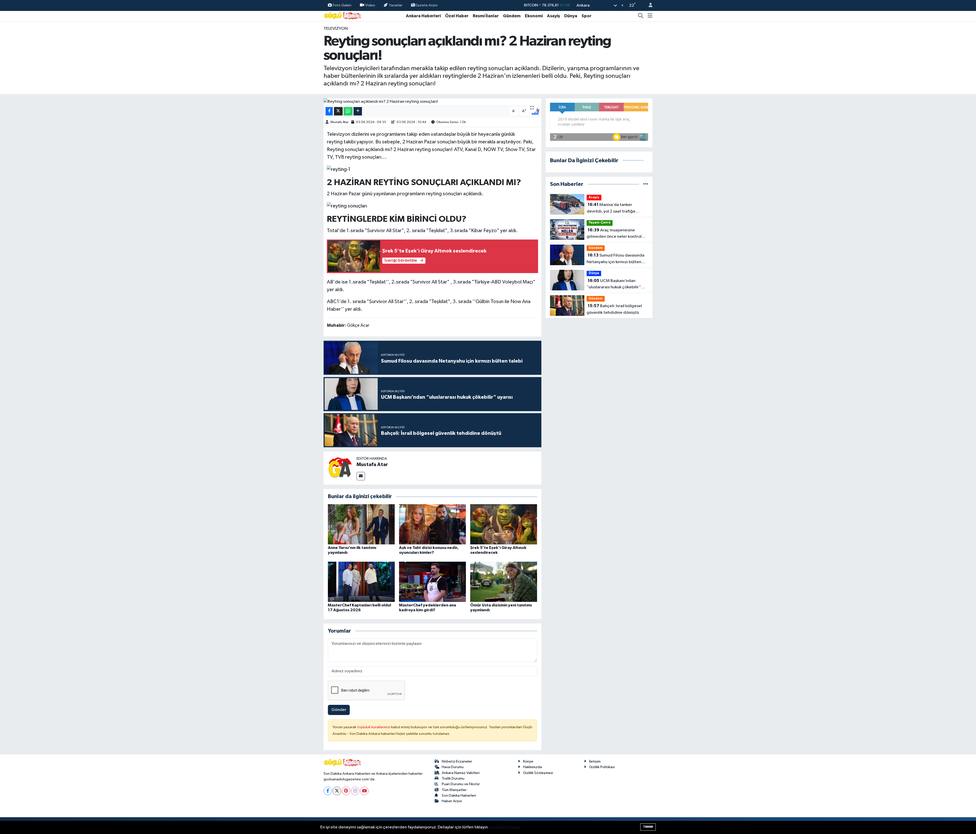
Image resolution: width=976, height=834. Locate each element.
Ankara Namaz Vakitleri (461, 773)
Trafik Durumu (453, 778)
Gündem (512, 16)
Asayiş (553, 16)
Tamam (648, 826)
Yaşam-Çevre (600, 222)
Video (370, 5)
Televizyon (336, 28)
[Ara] (641, 16)
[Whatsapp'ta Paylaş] (348, 111)
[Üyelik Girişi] (648, 5)
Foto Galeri (342, 5)
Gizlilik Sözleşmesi (538, 773)
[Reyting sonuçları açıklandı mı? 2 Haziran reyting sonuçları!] (432, 101)
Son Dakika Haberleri (459, 795)
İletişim (595, 761)
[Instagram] (355, 791)
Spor (586, 16)
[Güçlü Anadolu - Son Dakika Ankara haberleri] (343, 15)
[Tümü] (645, 184)
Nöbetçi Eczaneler (457, 761)
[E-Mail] (361, 476)
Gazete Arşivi (426, 5)
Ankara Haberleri (423, 16)
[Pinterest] (346, 791)
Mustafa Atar (339, 122)
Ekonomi (534, 16)
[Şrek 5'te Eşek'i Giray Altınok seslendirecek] (503, 524)
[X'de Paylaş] (338, 111)
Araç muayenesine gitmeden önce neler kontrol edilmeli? (614, 234)
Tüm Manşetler (454, 790)
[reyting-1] (338, 169)
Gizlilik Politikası (602, 767)
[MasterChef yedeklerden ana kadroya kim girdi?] (432, 581)
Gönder (338, 710)
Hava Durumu (453, 767)
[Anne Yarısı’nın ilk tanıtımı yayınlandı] (361, 524)
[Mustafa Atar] (340, 468)
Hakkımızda (532, 767)
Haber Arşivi (452, 801)
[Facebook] (328, 791)
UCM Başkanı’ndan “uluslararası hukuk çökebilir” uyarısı (614, 284)
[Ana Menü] (650, 16)
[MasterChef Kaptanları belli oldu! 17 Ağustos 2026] (361, 581)
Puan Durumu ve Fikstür (461, 784)
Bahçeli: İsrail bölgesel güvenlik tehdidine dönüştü (614, 309)
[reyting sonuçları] (347, 205)
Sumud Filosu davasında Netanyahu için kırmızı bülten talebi (615, 259)
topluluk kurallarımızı (374, 727)
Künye (528, 761)
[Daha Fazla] (358, 111)
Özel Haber (456, 16)
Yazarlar (395, 5)
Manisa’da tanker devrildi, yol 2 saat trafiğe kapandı (611, 208)
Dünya (570, 16)
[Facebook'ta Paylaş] (329, 111)
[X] (337, 791)
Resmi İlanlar (486, 16)
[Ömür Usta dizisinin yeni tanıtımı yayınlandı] (503, 581)
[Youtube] (364, 791)
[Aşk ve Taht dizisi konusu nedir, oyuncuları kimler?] (432, 524)
